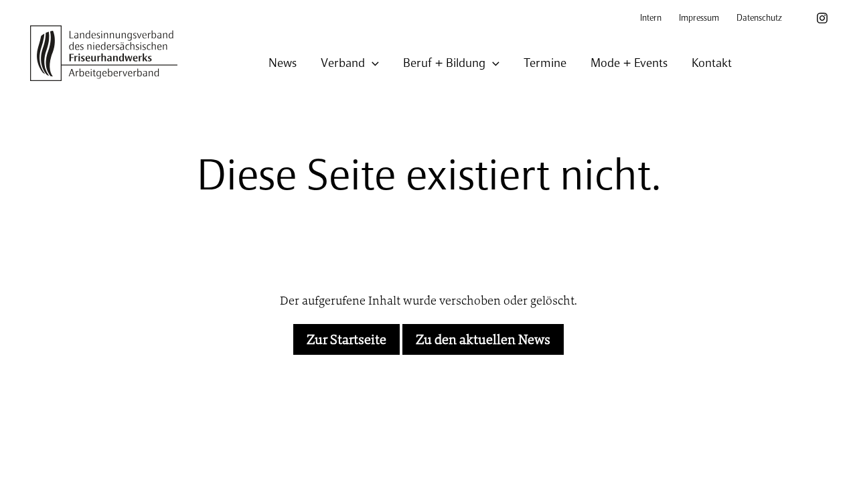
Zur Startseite (346, 339)
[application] (372, 64)
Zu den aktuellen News (483, 339)
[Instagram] (822, 18)
